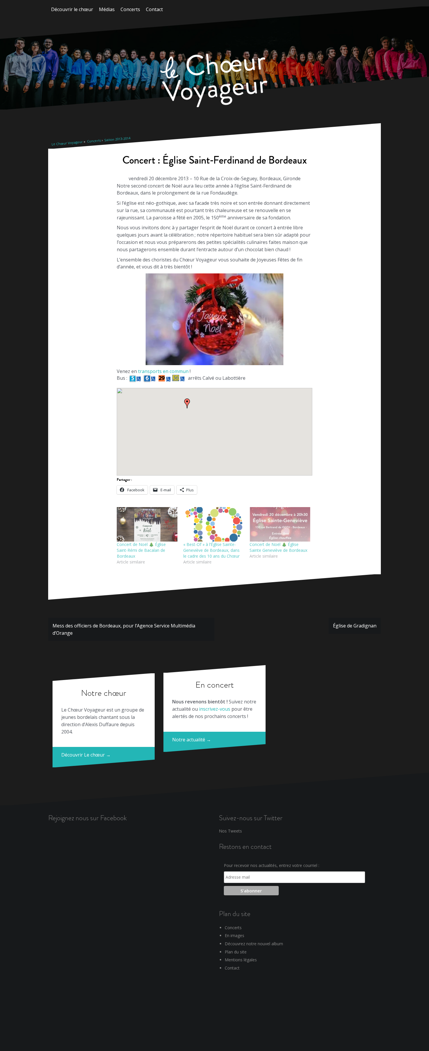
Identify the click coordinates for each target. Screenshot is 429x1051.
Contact (154, 9)
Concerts (130, 9)
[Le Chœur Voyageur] (214, 81)
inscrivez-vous (214, 709)
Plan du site (236, 952)
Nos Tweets (230, 831)
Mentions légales (241, 959)
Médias (107, 9)
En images (234, 935)
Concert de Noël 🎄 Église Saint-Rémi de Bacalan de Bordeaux (141, 550)
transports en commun (163, 371)
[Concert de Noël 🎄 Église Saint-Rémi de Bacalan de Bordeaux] (147, 524)
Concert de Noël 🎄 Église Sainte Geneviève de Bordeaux (278, 547)
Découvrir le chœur (72, 9)
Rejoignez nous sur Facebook (87, 818)
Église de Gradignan (354, 625)
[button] (187, 403)
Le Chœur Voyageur (67, 143)
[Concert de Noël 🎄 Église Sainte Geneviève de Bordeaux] (280, 524)
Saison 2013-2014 (117, 139)
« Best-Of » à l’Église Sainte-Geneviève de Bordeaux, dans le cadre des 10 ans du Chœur (211, 550)
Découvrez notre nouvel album (254, 943)
